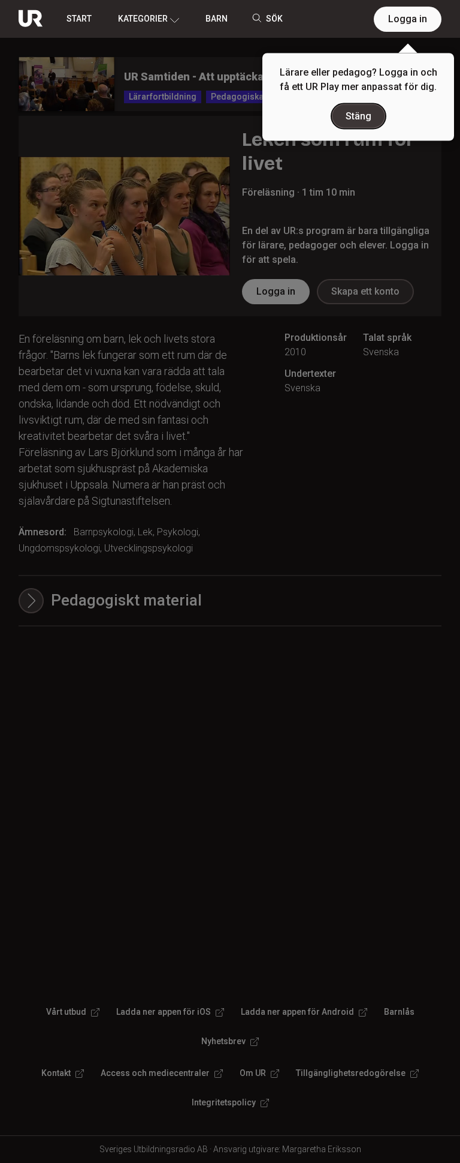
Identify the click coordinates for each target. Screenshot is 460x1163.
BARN (216, 18)
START (79, 18)
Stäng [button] (358, 116)
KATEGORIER (143, 18)
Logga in (407, 19)
